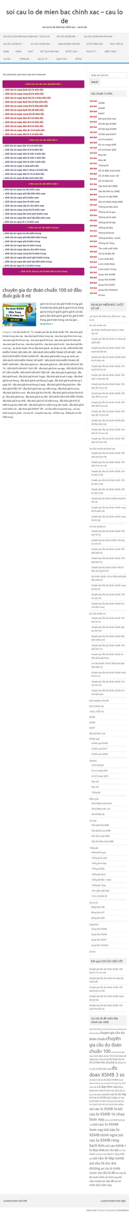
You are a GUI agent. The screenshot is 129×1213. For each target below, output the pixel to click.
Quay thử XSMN (106, 279)
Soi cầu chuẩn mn (40, 44)
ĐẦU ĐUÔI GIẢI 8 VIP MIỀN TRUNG (66, 397)
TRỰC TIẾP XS (116, 44)
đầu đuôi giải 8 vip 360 (36, 397)
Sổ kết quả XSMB (107, 124)
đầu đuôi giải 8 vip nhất (14, 401)
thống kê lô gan (98, 852)
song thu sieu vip (43, 413)
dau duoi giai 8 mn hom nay (68, 336)
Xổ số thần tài (105, 181)
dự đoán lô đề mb (96, 1080)
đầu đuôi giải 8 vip (15, 397)
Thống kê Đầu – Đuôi (109, 238)
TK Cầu (6, 59)
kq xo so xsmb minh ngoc (108, 1083)
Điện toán (110, 51)
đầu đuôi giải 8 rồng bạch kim (61, 384)
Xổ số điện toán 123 (108, 176)
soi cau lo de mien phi (115, 1101)
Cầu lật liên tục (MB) (109, 191)
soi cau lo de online (114, 1104)
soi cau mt (28, 413)
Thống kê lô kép (107, 222)
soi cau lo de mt (97, 1104)
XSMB (6, 51)
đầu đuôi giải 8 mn (29, 364)
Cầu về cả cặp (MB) (108, 196)
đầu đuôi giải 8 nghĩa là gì (63, 372)
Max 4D (102, 160)
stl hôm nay (58, 413)
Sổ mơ (78, 59)
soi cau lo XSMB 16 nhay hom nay (106, 1113)
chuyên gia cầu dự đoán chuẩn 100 (51, 332)
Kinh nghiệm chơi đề (69, 44)
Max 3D (102, 155)
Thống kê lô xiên (107, 217)
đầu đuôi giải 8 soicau (68, 388)
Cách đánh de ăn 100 (103, 1056)
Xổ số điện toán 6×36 (101, 803)
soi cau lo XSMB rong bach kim (106, 1140)
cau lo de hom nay (109, 1029)
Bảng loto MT (98, 912)
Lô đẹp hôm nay (107, 1086)
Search (94, 82)
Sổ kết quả (71, 51)
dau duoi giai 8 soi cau (13, 344)
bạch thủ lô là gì (95, 1029)
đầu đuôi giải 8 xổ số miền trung (42, 401)
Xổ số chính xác (94, 44)
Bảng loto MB (97, 907)
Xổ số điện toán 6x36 (109, 170)
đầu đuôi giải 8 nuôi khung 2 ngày (37, 380)
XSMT (31, 51)
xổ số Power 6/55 (107, 149)
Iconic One (92, 1210)
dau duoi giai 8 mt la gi (42, 340)
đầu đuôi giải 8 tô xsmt (14, 392)
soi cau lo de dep (116, 1094)
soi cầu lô (99, 1154)
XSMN (18, 51)
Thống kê (24, 59)
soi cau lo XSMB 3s (103, 1109)
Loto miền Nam (106, 264)
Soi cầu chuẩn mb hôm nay (98, 36)
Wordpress (123, 1210)
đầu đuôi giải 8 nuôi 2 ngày (32, 376)
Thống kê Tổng (106, 243)
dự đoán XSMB (111, 1080)
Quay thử (61, 59)
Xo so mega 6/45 (107, 144)
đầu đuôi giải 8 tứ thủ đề (39, 392)
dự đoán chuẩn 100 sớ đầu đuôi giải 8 (31, 348)
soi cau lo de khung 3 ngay (103, 1097)
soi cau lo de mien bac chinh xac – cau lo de (26, 36)
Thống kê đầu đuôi (108, 207)
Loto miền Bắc (106, 259)
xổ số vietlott (105, 139)
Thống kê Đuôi (106, 233)
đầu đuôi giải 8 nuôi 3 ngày (59, 376)
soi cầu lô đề (106, 1173)
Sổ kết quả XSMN (107, 129)
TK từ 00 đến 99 (106, 253)
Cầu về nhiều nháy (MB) (110, 202)
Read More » (46, 324)
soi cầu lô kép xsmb (108, 1158)
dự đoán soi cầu (58, 348)
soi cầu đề (107, 1181)
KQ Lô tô (42, 59)
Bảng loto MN (98, 918)
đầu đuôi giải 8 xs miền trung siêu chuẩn (48, 405)
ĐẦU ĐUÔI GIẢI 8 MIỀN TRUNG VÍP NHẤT (23, 360)
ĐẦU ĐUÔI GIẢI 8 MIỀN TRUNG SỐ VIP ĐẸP (54, 352)
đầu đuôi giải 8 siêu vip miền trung (39, 388)
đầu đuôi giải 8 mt (48, 364)
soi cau (118, 1090)
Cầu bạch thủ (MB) (108, 186)
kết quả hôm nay (49, 51)
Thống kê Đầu (105, 227)
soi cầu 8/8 (111, 1150)
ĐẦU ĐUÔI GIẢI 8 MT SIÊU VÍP (35, 372)
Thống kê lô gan (107, 212)
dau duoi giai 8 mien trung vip (38, 336)
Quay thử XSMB (106, 274)
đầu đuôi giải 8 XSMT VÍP (30, 409)
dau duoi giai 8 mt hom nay (16, 340)
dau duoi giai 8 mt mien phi (67, 340)
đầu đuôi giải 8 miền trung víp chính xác (59, 356)
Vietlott (91, 51)
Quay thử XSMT (106, 285)
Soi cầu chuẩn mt (12, 44)
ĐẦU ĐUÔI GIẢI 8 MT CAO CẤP (22, 368)
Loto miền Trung (107, 269)
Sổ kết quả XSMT (107, 134)
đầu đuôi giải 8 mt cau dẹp (52, 368)
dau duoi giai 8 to (34, 344)
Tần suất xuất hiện (108, 248)
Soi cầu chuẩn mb (66, 36)
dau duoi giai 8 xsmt (54, 344)
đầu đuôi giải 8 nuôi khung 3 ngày (29, 384)
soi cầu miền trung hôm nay (58, 409)
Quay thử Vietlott (108, 290)
